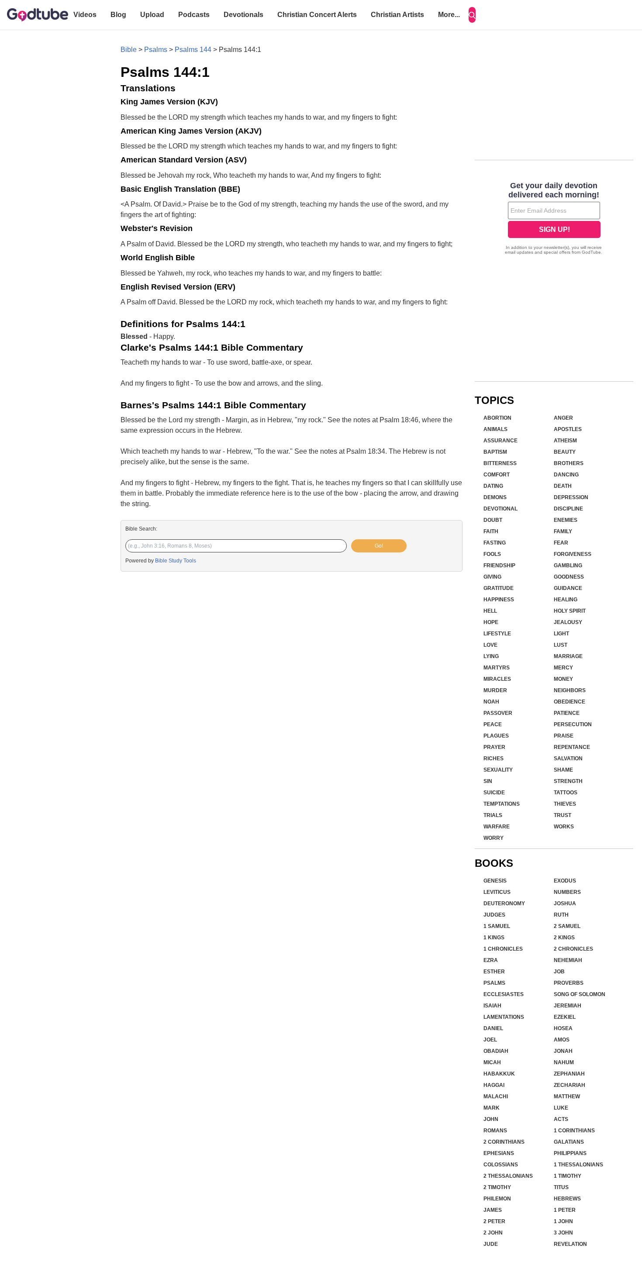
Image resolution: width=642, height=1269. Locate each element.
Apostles (568, 429)
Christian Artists (397, 14)
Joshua (565, 903)
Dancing (566, 475)
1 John (563, 1221)
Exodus (565, 881)
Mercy (563, 668)
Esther (494, 972)
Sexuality (498, 770)
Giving (492, 577)
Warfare (496, 827)
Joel (490, 1040)
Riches (493, 758)
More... (449, 14)
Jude (490, 1244)
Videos (85, 14)
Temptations (501, 804)
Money (563, 679)
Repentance (572, 747)
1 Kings (493, 938)
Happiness (498, 600)
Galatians (569, 1142)
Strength (568, 781)
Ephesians (498, 1153)
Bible (129, 49)
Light (561, 634)
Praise (563, 736)
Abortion (497, 418)
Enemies (565, 520)
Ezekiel (565, 1017)
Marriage (568, 656)
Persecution (573, 724)
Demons (495, 497)
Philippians (570, 1153)
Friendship (499, 565)
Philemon (497, 1199)
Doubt (492, 520)
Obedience (569, 702)
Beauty (565, 452)
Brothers (568, 463)
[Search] (472, 15)
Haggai (493, 1085)
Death (563, 486)
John (490, 1119)
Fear (561, 543)
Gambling (568, 565)
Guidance (568, 588)
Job (559, 972)
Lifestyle (497, 634)
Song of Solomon (579, 994)
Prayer (494, 747)
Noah (491, 702)
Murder (495, 690)
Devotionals (243, 14)
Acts (561, 1119)
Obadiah (495, 1051)
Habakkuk (499, 1074)
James (492, 1210)
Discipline (568, 509)
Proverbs (568, 983)
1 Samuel (496, 926)
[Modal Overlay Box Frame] (554, 219)
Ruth (561, 915)
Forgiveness (572, 554)
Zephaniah (569, 1074)
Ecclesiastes (503, 994)
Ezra (490, 960)
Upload (152, 14)
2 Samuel (567, 926)
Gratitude (498, 588)
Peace (492, 724)
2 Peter (494, 1221)
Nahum (564, 1062)
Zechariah (569, 1085)
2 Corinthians (504, 1142)
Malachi (495, 1096)
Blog (118, 14)
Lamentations (503, 1017)
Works (564, 827)
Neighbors (570, 690)
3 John (563, 1233)
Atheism (565, 441)
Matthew (567, 1096)
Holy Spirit (570, 611)
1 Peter (565, 1210)
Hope (490, 622)
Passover (497, 713)
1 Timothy (567, 1176)
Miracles (497, 679)
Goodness (569, 577)
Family (563, 531)
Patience (567, 713)
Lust (560, 645)
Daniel (493, 1028)
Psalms (155, 49)
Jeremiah (567, 1006)
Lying (491, 656)
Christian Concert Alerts (317, 14)
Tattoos (565, 793)
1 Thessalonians (578, 1165)
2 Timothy (497, 1187)
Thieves (565, 804)
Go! (379, 546)
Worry (493, 838)
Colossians (500, 1165)
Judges (494, 915)
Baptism (495, 452)
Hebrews (567, 1199)
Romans (495, 1131)
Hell (490, 611)
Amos (562, 1040)
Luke (561, 1108)
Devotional (500, 509)
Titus (561, 1187)
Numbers (567, 892)
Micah (492, 1062)
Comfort (496, 475)
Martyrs (496, 668)
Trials (492, 815)
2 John (493, 1233)
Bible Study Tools (175, 561)
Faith (490, 531)
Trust (562, 815)
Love (490, 645)
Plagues (496, 736)
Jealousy (568, 622)
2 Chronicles (573, 949)
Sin (487, 781)
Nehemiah (568, 960)
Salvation (568, 758)
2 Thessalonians (508, 1176)
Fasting (494, 543)
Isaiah (492, 1006)
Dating (493, 486)
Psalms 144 (193, 49)
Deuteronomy (504, 903)
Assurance (500, 441)
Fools (492, 554)
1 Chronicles (503, 949)
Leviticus (497, 892)
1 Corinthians (574, 1131)
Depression (571, 497)
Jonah (563, 1051)
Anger (563, 418)
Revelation (570, 1244)
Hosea (563, 1028)
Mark (491, 1108)
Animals (495, 429)
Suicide (494, 793)
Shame (563, 770)
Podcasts (194, 14)
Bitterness (500, 463)
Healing (565, 600)
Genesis (495, 881)
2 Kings (564, 938)
